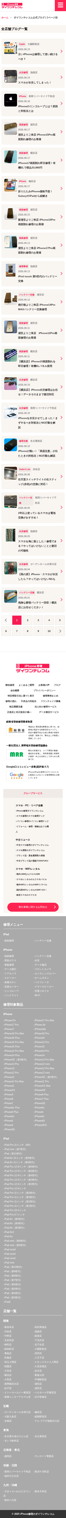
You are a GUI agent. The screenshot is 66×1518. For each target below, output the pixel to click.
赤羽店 (38, 1353)
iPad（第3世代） (13, 1297)
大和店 (8, 1379)
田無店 (8, 1357)
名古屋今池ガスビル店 (16, 1436)
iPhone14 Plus (12, 1055)
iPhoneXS (9, 1090)
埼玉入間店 (10, 1362)
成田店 (38, 1388)
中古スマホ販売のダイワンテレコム (32, 845)
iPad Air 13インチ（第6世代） (20, 1158)
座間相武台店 (11, 1383)
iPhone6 (39, 1112)
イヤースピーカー (44, 986)
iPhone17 (9, 1029)
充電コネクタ (42, 991)
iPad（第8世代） (13, 1275)
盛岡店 (8, 1456)
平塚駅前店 (41, 1379)
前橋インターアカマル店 (17, 1397)
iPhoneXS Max (43, 1085)
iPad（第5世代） (13, 1288)
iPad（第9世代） (13, 1271)
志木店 (38, 1370)
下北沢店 (39, 1340)
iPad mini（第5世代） (15, 1245)
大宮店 (8, 1370)
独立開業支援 (16, 706)
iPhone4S (40, 1120)
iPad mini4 (10, 1249)
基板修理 (9, 964)
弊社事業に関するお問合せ (33, 907)
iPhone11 (9, 1085)
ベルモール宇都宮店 (45, 1392)
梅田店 (38, 1412)
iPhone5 (8, 1120)
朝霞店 (8, 1366)
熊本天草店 (41, 1491)
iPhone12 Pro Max (44, 1068)
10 (49, 631)
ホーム (4, 17)
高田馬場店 (41, 1327)
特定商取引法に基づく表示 (21, 695)
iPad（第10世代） (14, 1267)
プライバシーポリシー (45, 690)
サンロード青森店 (44, 1456)
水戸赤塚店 (41, 1397)
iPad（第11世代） (14, 1153)
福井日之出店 (11, 1476)
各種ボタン (10, 982)
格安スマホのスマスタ (26, 895)
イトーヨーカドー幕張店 (17, 1392)
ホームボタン (42, 978)
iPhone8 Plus (42, 1094)
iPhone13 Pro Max (44, 1059)
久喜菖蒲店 (41, 1366)
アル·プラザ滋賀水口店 (47, 1421)
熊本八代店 (10, 1500)
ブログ (57, 685)
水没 (37, 960)
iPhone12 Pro (11, 1072)
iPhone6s (40, 1107)
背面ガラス (10, 960)
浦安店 (38, 1383)
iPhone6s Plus (12, 1107)
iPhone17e (10, 1020)
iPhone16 (40, 1037)
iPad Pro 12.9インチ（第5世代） (21, 1171)
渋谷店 (8, 1331)
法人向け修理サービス (46, 706)
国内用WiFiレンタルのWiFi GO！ (31, 890)
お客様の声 (44, 685)
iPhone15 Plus (12, 1046)
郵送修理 (10, 685)
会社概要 (14, 690)
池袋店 (38, 1331)
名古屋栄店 (41, 1436)
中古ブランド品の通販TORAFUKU (32, 861)
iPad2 (7, 1301)
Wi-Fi (37, 995)
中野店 (8, 1335)
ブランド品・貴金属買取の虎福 (30, 855)
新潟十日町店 (42, 1471)
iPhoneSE (40, 1103)
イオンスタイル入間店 (46, 1362)
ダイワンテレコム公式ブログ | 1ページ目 (36, 17)
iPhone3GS (41, 1125)
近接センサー (11, 986)
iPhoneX (8, 1094)
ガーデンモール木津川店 (17, 1412)
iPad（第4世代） (13, 1293)
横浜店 (8, 1375)
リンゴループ (11, 991)
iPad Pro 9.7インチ (14, 1214)
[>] (60, 631)
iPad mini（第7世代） (15, 1149)
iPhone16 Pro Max (14, 1033)
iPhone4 (8, 1125)
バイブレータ (42, 982)
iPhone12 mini (42, 1072)
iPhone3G (9, 1129)
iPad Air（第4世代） (15, 1223)
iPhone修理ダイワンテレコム (29, 811)
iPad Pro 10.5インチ (15, 1210)
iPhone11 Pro (42, 1081)
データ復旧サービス (49, 712)
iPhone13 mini (42, 1064)
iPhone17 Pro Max (44, 1020)
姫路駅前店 (41, 1416)
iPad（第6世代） (13, 1284)
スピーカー (10, 978)
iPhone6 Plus (11, 1112)
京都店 (8, 1421)
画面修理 (9, 940)
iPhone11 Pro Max (14, 1081)
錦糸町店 (9, 1349)
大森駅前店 (41, 1349)
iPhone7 (8, 1103)
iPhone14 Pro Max (14, 1051)
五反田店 (9, 1340)
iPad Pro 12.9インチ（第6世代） (21, 1166)
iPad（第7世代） (13, 1280)
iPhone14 (40, 1055)
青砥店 (8, 1353)
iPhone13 (9, 1068)
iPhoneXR (40, 1090)
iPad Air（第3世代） (15, 1227)
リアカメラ (10, 973)
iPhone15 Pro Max (14, 1042)
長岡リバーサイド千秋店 (17, 1471)
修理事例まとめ (50, 695)
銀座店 (38, 1335)
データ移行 (10, 969)
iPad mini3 (10, 1254)
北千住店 (39, 1344)
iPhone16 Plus (12, 1037)
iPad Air (8, 1236)
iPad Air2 (9, 1232)
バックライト (11, 995)
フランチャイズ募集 (50, 701)
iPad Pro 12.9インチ (15, 1188)
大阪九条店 (10, 1416)
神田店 (8, 1344)
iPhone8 (8, 1099)
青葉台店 (39, 1375)
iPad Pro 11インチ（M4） (18, 1144)
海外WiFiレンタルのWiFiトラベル (31, 884)
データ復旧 (41, 964)
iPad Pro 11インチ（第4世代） (20, 1192)
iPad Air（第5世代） (15, 1219)
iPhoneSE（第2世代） (46, 1077)
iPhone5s (9, 1116)
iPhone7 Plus (42, 1099)
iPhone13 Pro (11, 1064)
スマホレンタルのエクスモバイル (31, 879)
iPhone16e (40, 1029)
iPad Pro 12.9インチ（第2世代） (21, 1184)
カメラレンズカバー (45, 973)
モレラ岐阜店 (11, 1440)
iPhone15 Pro (42, 1042)
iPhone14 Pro (42, 1051)
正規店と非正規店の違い (19, 712)
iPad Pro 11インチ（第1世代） (20, 1206)
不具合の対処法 (28, 701)
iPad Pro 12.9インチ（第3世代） (21, 1179)
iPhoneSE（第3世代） (16, 1059)
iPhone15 (40, 1046)
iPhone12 (9, 1077)
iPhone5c (40, 1116)
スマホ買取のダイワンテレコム (30, 850)
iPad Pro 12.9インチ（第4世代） (21, 1175)
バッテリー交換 (43, 940)
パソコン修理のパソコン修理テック (32, 821)
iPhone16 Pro (42, 1033)
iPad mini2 (10, 1258)
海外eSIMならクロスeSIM (28, 874)
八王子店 (39, 1357)
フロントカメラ (43, 969)
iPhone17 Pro (11, 1024)
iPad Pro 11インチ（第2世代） (20, 1201)
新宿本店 (9, 1327)
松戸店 (8, 1388)
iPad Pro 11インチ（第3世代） (20, 1197)
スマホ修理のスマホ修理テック (30, 816)
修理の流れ (11, 701)
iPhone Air (40, 1024)
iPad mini (9, 1262)
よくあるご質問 (26, 685)
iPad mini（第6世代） (15, 1240)
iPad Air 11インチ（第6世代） (20, 1162)
